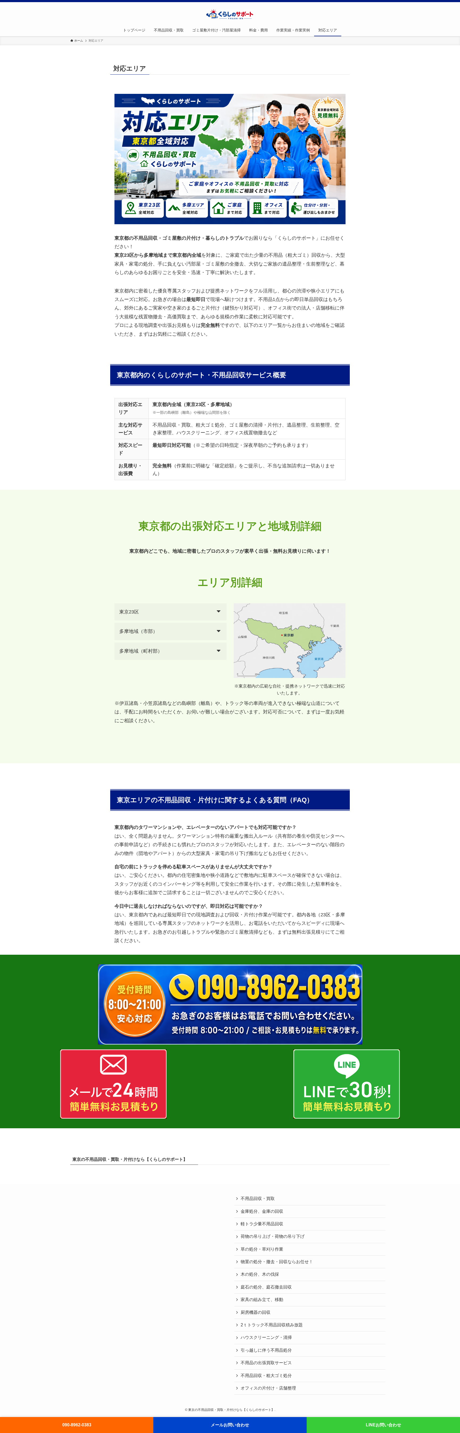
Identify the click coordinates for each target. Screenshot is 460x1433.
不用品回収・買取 (258, 1198)
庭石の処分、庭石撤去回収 (266, 1287)
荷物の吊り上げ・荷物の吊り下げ (273, 1236)
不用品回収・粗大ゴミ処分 (266, 1375)
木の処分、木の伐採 (260, 1274)
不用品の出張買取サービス (266, 1362)
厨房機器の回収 (255, 1312)
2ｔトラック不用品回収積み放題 (272, 1325)
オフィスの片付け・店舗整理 (268, 1388)
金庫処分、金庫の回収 (262, 1211)
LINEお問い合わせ (383, 1425)
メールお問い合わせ (230, 1425)
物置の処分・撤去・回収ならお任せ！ (277, 1261)
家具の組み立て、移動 (262, 1299)
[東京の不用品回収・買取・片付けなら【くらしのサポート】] (230, 14)
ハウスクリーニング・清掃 (266, 1337)
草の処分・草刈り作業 (262, 1249)
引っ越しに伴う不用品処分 (266, 1350)
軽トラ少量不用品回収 (262, 1224)
